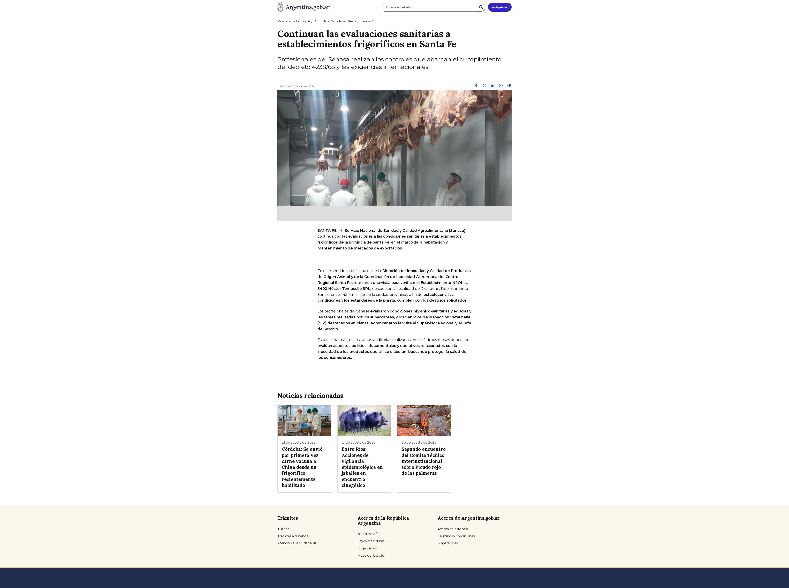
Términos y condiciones (456, 536)
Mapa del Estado (371, 555)
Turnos (283, 529)
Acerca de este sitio (453, 529)
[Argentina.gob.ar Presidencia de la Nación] (303, 7)
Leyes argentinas (371, 541)
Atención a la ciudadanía (297, 543)
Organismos (367, 548)
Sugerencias (448, 543)
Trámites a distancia (292, 536)
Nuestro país (368, 534)
